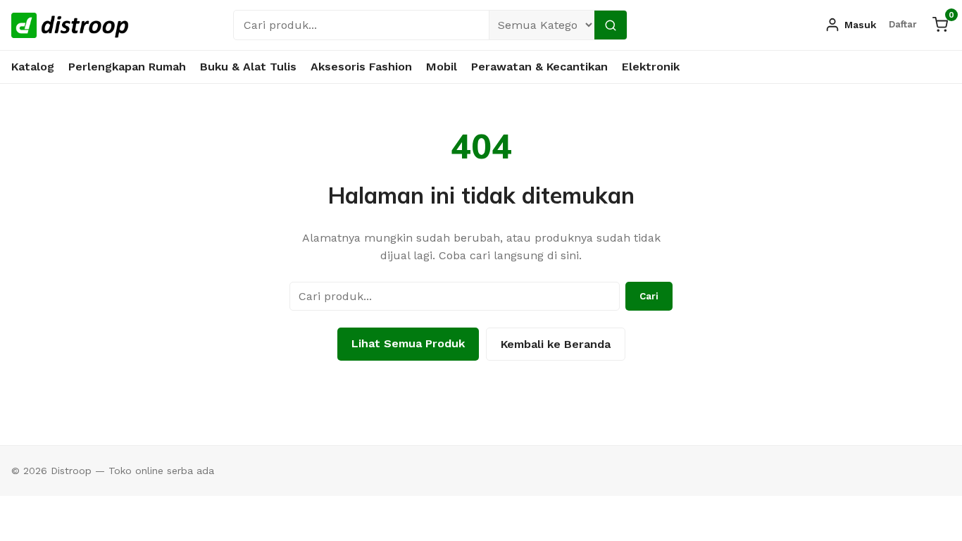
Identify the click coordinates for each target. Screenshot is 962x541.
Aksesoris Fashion (361, 66)
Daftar (903, 24)
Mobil (441, 66)
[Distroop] (70, 25)
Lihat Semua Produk (408, 343)
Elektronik (651, 66)
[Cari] (610, 25)
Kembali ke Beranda (556, 344)
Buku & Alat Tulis (248, 66)
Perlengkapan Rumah (127, 66)
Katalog (32, 66)
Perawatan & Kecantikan (539, 66)
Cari (648, 296)
